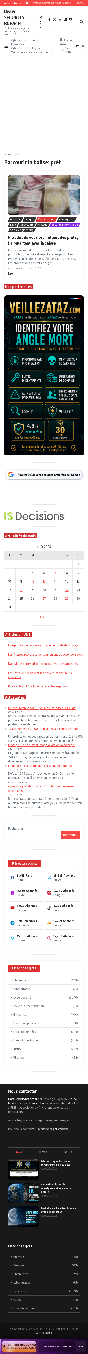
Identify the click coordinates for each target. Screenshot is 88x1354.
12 (33, 581)
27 (44, 598)
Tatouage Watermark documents (31, 52)
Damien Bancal (39, 1103)
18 (21, 590)
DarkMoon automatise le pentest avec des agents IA (43, 663)
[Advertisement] (44, 107)
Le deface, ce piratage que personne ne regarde (40, 765)
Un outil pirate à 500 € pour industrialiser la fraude (42, 708)
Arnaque (15, 219)
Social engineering (22, 230)
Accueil (8, 154)
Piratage (42, 224)
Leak (13, 224)
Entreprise (17, 44)
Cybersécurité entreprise (26, 40)
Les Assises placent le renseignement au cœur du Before (46, 654)
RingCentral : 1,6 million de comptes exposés (37, 686)
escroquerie (66, 219)
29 (67, 598)
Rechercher (15, 828)
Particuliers (27, 224)
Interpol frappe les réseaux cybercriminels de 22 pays (43, 645)
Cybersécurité (46, 219)
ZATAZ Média (44, 1332)
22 (67, 590)
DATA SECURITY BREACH (14, 17)
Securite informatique (64, 224)
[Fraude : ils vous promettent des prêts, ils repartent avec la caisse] (44, 195)
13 (44, 581)
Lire (10, 273)
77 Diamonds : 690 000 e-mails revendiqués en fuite (43, 728)
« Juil (42, 617)
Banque (29, 219)
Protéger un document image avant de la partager (41, 745)
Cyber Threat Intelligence (26, 48)
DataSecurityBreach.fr (22, 1099)
